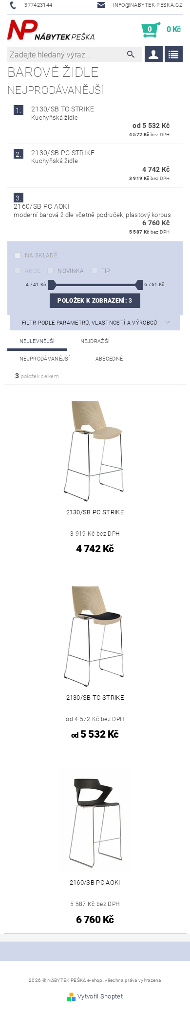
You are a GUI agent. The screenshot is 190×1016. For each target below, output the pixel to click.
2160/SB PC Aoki (42, 206)
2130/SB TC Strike (62, 109)
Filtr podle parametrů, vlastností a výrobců (90, 323)
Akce (32, 271)
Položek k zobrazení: (94, 300)
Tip (105, 271)
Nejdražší (95, 341)
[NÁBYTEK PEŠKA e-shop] (51, 30)
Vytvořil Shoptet (100, 996)
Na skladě (41, 255)
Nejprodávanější (44, 359)
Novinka (70, 271)
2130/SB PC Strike (63, 153)
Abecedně (109, 359)
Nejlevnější (37, 341)
